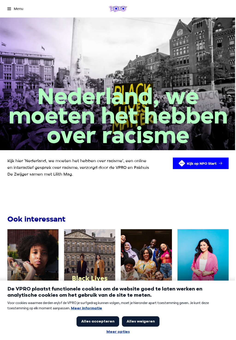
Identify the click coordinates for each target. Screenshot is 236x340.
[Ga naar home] (118, 9)
